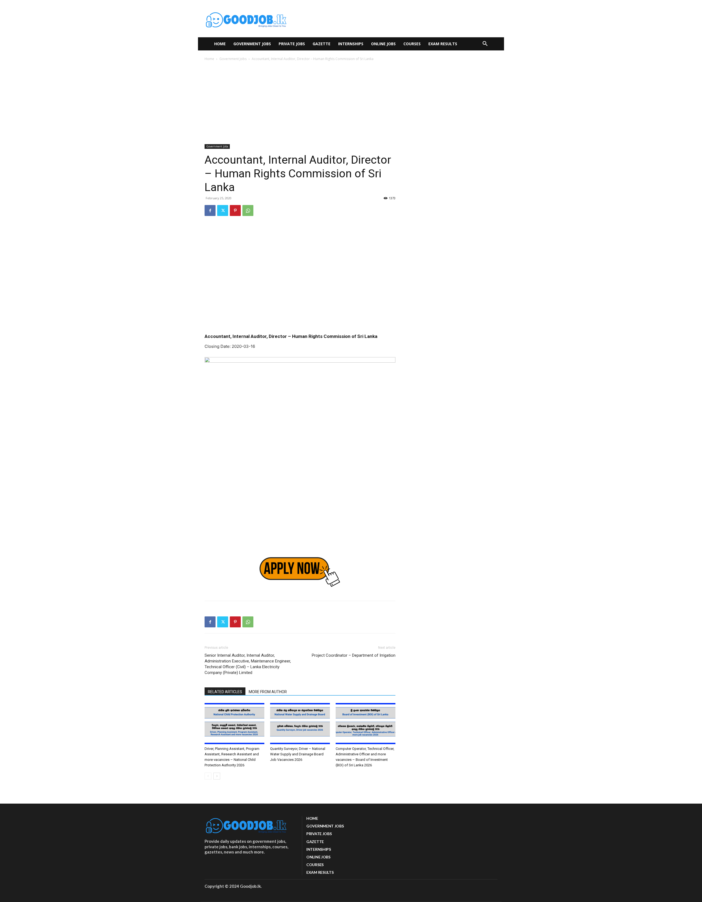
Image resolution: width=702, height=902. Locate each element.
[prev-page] (208, 776)
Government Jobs (233, 58)
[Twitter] (222, 210)
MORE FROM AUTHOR (268, 692)
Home (209, 58)
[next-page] (216, 776)
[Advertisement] (351, 103)
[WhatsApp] (247, 210)
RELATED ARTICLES (225, 692)
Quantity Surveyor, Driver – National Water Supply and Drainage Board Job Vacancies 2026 (297, 754)
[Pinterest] (235, 210)
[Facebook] (210, 210)
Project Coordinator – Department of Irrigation (353, 655)
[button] (485, 43)
